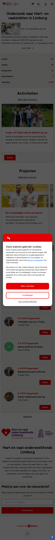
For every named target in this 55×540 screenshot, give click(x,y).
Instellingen (27, 295)
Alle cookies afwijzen (27, 301)
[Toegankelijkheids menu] (52, 537)
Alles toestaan (27, 286)
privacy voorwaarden (35, 260)
